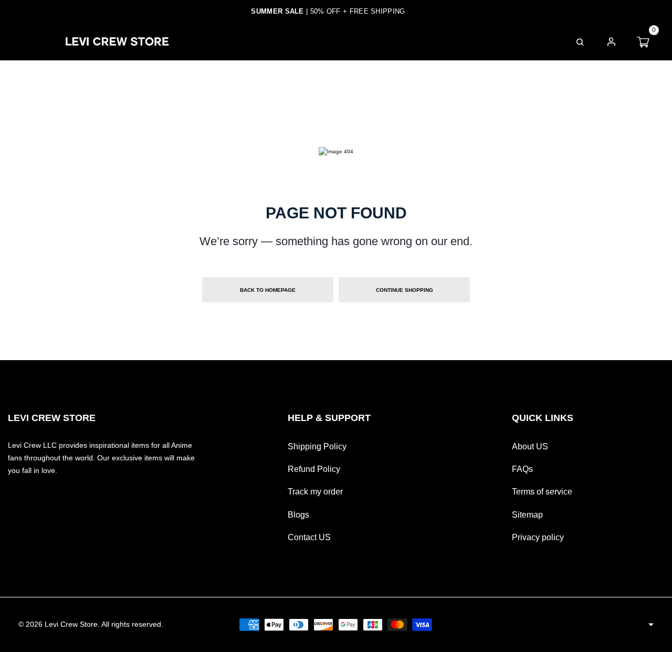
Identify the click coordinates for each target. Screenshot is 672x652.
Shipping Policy (317, 446)
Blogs (298, 514)
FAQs (477, 41)
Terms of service (542, 491)
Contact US (309, 537)
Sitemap (527, 514)
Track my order (315, 491)
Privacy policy (538, 537)
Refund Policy (314, 469)
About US (530, 446)
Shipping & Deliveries (397, 41)
